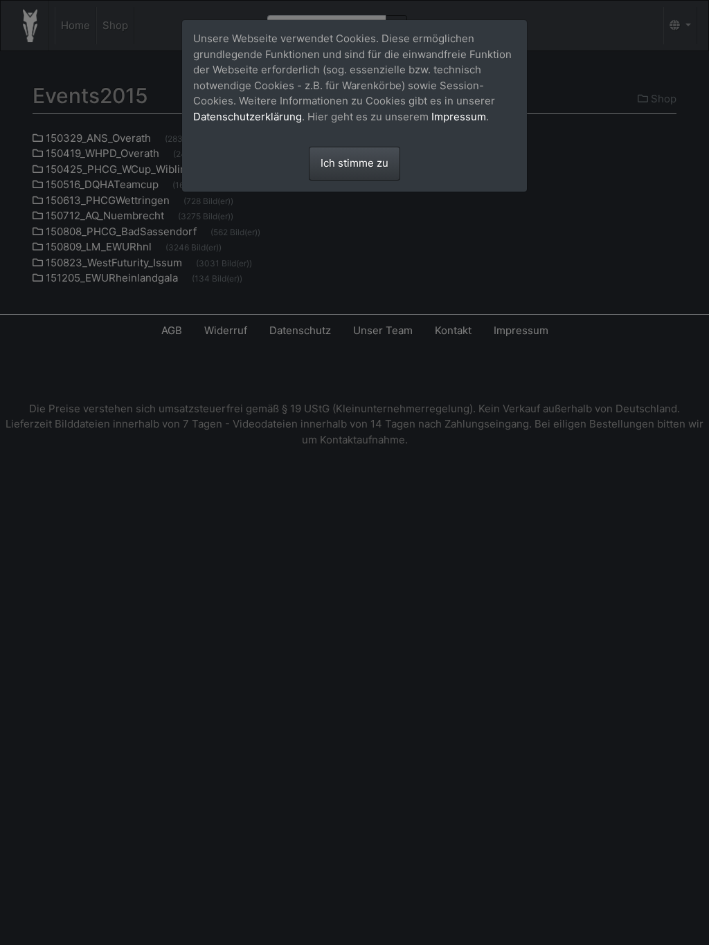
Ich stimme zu (354, 162)
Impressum (458, 116)
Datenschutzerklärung (247, 116)
